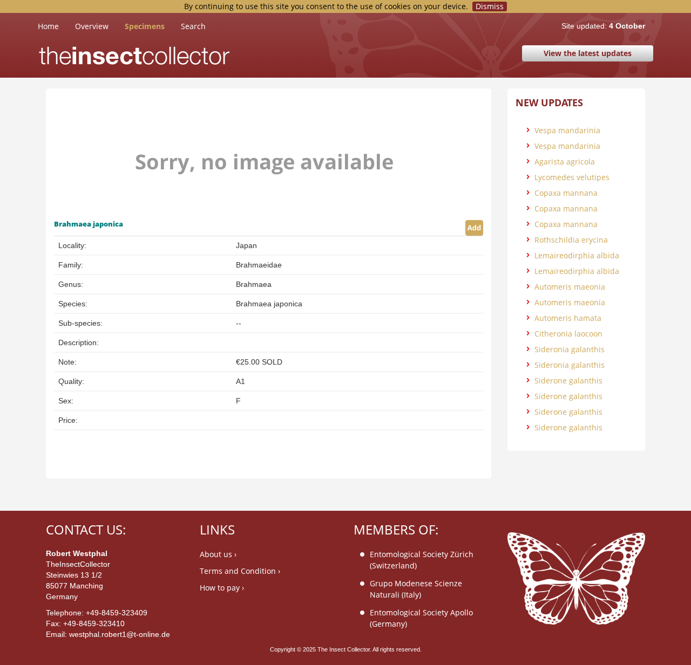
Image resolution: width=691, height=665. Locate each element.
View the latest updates (588, 53)
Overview (92, 26)
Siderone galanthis (568, 380)
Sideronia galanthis (569, 349)
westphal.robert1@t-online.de (119, 634)
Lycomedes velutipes (571, 177)
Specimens (145, 26)
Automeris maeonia (569, 287)
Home (56, 25)
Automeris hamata (567, 318)
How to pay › (222, 587)
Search (193, 26)
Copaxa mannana (566, 193)
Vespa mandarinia (567, 130)
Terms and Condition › (240, 571)
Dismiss (490, 6)
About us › (218, 554)
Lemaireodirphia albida (576, 255)
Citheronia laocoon (568, 333)
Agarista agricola (564, 161)
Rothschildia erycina (571, 240)
